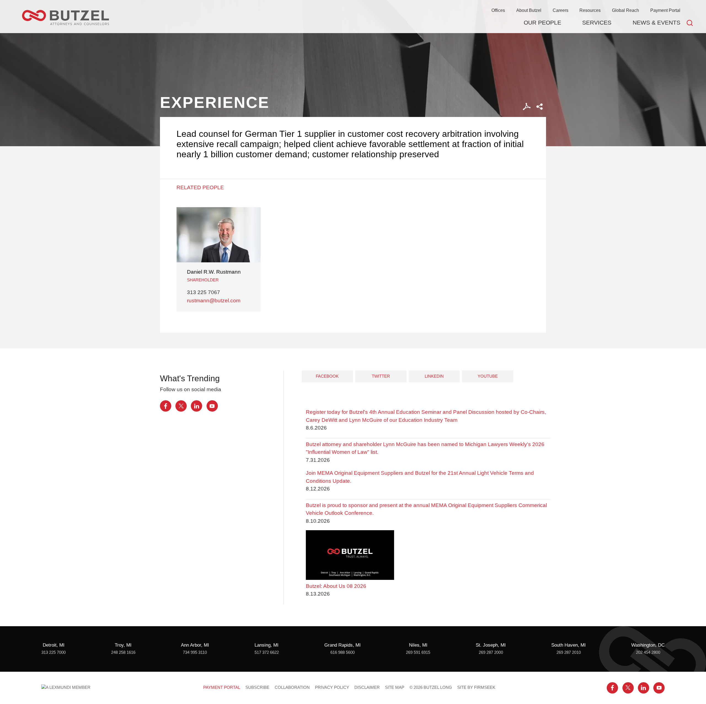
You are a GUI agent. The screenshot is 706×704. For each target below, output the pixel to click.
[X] (181, 406)
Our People (542, 22)
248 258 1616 (123, 652)
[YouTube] (212, 406)
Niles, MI (418, 645)
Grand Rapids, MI (342, 645)
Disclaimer (367, 687)
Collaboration (292, 687)
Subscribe (257, 687)
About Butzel (528, 10)
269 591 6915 (418, 652)
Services (596, 22)
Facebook (327, 376)
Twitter (381, 376)
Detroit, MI (54, 645)
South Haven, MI (568, 645)
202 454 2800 (648, 652)
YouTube (488, 376)
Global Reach (625, 10)
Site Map (394, 687)
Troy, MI (123, 645)
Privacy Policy (332, 687)
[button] (539, 106)
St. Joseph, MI (491, 645)
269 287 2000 (491, 652)
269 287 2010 (569, 652)
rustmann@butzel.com (213, 300)
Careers (560, 10)
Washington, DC (648, 645)
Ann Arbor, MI (195, 645)
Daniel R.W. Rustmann (214, 272)
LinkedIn (434, 376)
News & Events (656, 22)
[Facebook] (165, 406)
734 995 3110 (195, 652)
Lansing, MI (267, 645)
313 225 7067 (203, 292)
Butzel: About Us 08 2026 (336, 586)
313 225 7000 (53, 652)
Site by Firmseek (476, 687)
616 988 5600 (342, 652)
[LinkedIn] (196, 406)
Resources (590, 10)
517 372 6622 (267, 652)
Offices (498, 10)
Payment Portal (665, 10)
